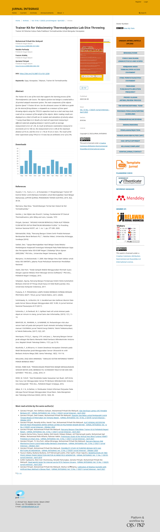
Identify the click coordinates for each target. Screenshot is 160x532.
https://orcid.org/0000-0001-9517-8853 (27, 46)
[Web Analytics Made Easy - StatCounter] (119, 28)
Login (146, 2)
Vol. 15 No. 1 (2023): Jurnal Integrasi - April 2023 (48, 21)
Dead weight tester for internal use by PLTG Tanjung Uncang (52, 462)
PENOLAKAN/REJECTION (130, 130)
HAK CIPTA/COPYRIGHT (130, 141)
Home (14, 13)
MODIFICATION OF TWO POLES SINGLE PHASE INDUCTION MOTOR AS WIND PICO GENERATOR (63, 454)
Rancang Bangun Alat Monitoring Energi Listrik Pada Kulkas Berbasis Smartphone (61, 442)
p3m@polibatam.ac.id (30, 506)
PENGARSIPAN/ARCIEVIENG (130, 119)
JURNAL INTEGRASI (25, 9)
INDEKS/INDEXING (130, 125)
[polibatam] (20, 498)
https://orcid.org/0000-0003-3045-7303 (27, 66)
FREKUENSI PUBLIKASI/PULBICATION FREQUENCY (130, 89)
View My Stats (129, 28)
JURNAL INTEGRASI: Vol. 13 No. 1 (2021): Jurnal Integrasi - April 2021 (53, 432)
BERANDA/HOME (130, 53)
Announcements (47, 13)
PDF (84, 88)
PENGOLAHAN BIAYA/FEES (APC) (130, 135)
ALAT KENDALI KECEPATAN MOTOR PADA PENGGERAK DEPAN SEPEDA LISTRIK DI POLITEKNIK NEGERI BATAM (62, 423)
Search (143, 13)
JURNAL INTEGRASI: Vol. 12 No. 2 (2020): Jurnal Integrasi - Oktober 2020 (70, 450)
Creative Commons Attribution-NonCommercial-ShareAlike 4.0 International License (94, 146)
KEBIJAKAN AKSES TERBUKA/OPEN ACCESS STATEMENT (130, 69)
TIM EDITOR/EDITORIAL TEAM (130, 106)
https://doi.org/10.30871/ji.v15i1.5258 (34, 73)
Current (23, 13)
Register (138, 2)
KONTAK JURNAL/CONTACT (130, 152)
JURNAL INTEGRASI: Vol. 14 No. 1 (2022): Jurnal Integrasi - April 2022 (58, 413)
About (59, 13)
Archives (33, 13)
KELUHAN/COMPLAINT (130, 146)
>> (21, 473)
